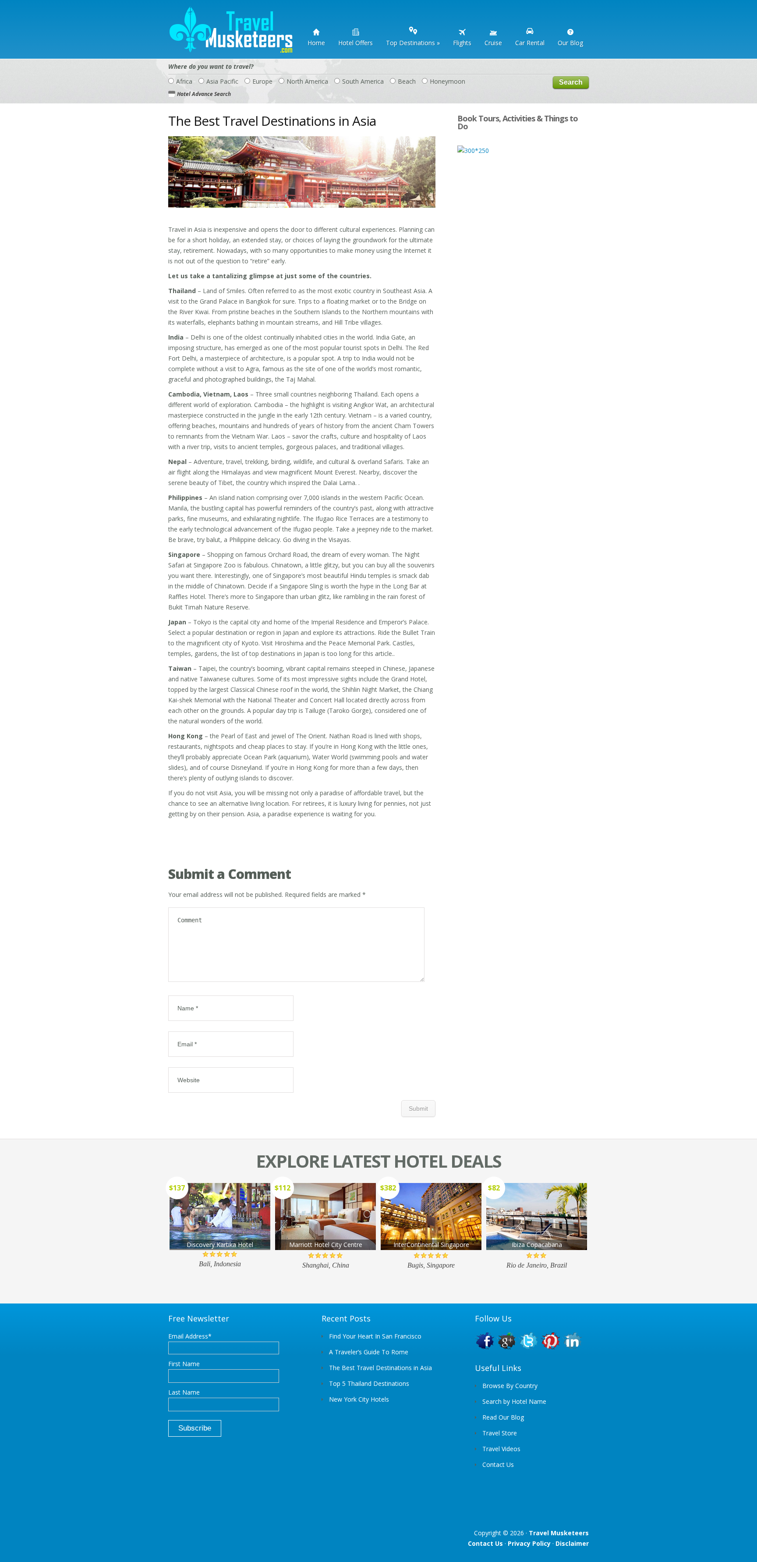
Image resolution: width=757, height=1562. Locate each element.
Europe (262, 81)
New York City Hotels (359, 1399)
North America (307, 81)
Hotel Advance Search (204, 94)
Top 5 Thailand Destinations (369, 1383)
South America (363, 81)
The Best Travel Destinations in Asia (380, 1368)
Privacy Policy (529, 1543)
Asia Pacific (222, 81)
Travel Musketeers (559, 1533)
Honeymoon (447, 81)
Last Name (184, 1392)
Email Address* (190, 1336)
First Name (184, 1364)
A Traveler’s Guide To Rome (368, 1352)
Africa (184, 81)
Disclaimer (572, 1543)
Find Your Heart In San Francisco (375, 1336)
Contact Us (485, 1543)
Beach (407, 81)
